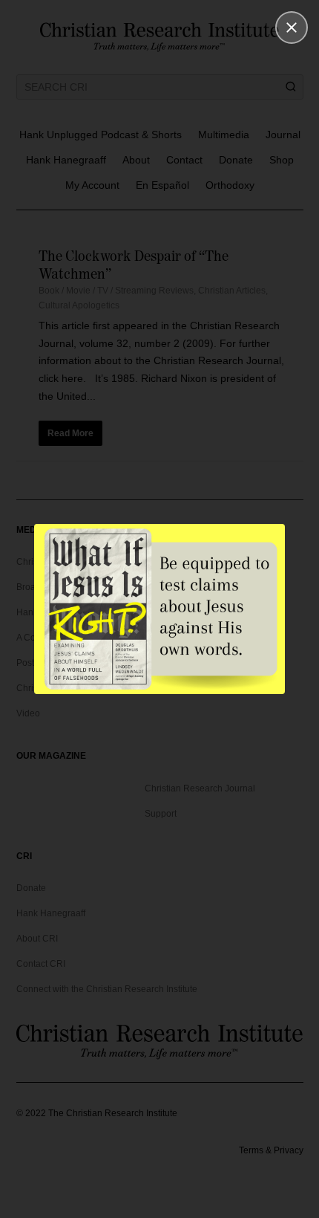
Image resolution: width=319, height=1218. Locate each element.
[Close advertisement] (291, 27)
